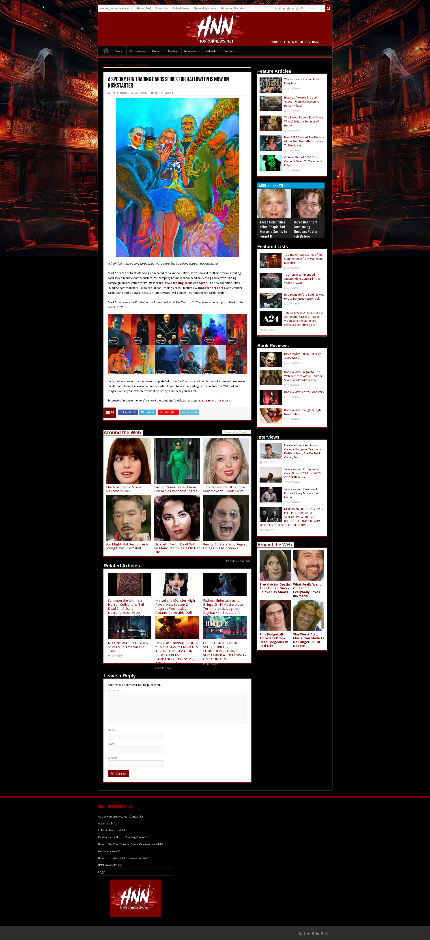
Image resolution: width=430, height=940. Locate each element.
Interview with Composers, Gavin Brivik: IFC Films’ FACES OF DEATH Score (302, 473)
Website (113, 758)
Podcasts (210, 51)
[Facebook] (279, 8)
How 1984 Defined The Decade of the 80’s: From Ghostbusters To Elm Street (304, 141)
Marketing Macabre (233, 8)
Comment (114, 690)
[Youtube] (297, 8)
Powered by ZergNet (238, 560)
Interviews (191, 51)
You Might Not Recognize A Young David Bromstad (127, 546)
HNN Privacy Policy (110, 865)
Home (107, 64)
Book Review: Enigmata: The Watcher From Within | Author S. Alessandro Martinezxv (303, 376)
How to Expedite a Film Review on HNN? (123, 858)
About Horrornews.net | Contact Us (121, 816)
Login (101, 872)
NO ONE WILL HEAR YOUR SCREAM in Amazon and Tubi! (128, 647)
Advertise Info (107, 823)
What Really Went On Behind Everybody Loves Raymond (307, 590)
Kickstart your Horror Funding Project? (122, 837)
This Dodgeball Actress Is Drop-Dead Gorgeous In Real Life (274, 640)
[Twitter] (284, 8)
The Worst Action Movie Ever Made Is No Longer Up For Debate (308, 640)
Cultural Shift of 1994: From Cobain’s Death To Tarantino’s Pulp (303, 161)
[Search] (328, 8)
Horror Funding (138, 64)
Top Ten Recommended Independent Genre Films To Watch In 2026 (302, 278)
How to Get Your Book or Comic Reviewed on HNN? (130, 844)
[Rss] (275, 8)
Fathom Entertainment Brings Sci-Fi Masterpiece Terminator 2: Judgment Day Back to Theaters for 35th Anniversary (223, 609)
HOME (106, 50)
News (118, 51)
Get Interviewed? (109, 851)
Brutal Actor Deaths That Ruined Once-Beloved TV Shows (275, 588)
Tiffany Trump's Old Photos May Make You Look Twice (224, 489)
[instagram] (302, 8)
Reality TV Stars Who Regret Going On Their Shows (225, 546)
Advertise (162, 8)
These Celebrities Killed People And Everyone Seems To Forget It (273, 228)
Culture (228, 51)
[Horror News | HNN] (215, 28)
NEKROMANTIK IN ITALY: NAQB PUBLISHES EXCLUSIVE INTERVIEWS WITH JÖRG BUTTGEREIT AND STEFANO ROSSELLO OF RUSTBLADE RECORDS (292, 517)
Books (156, 51)
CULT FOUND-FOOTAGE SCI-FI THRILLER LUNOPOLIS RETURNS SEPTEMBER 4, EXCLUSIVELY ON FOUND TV (224, 651)
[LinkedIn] (293, 8)
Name (112, 730)
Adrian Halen (119, 92)
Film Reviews (137, 51)
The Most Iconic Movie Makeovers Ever (123, 489)
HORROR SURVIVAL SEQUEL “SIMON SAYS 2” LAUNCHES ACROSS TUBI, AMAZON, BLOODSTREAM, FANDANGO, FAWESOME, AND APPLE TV (176, 653)
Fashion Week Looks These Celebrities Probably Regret (175, 489)
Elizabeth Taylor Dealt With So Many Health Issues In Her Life (177, 548)
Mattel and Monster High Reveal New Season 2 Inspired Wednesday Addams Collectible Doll (175, 607)
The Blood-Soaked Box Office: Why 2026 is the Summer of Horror (304, 121)
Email (111, 744)
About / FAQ (143, 8)
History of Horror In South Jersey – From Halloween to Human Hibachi (301, 101)
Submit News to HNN (111, 830)
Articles (172, 51)
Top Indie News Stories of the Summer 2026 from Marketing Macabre (303, 258)
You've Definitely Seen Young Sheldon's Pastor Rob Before (305, 228)
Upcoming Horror (205, 8)
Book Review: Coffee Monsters (304, 392)
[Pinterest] (288, 8)
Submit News (181, 8)
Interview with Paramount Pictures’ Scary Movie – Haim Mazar (302, 493)
